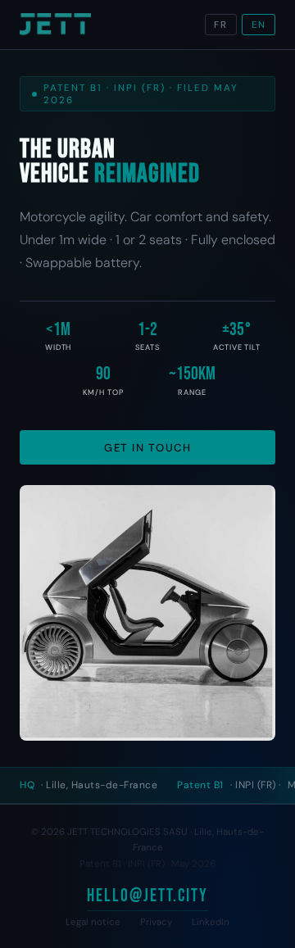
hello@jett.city (147, 896)
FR (220, 25)
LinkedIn (210, 922)
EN (259, 25)
